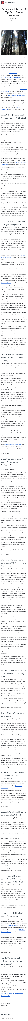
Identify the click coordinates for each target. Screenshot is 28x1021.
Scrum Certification (6, 283)
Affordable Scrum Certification (12, 444)
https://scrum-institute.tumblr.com (10, 77)
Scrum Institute (13, 73)
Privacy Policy (9, 1018)
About (2, 1018)
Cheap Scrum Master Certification (16, 95)
